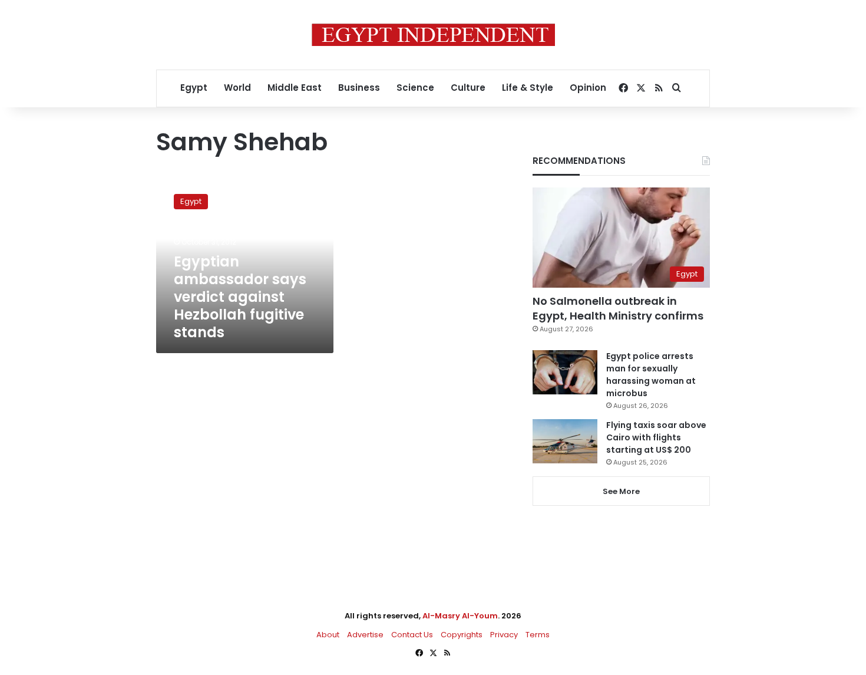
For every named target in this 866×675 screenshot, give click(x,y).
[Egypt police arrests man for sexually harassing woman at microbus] (565, 372)
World (237, 87)
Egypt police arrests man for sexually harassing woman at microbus (651, 374)
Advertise (365, 634)
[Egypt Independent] (433, 35)
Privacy (504, 634)
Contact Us (412, 634)
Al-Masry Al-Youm (460, 615)
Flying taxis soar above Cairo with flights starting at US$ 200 (656, 437)
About (327, 634)
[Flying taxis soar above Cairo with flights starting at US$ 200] (565, 441)
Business (359, 87)
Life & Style (527, 87)
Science (415, 87)
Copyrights (461, 634)
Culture (468, 87)
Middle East (294, 87)
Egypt (193, 87)
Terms (537, 634)
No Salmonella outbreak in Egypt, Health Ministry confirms (618, 308)
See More (621, 491)
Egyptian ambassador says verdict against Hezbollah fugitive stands (240, 297)
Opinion (588, 87)
